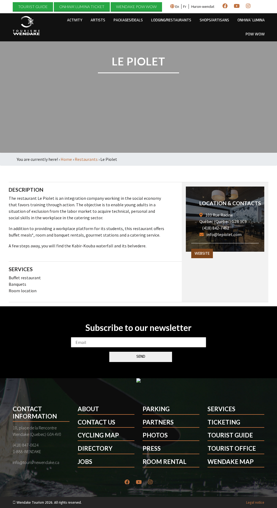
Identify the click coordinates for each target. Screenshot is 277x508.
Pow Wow (255, 34)
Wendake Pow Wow (136, 6)
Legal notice (255, 502)
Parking (156, 409)
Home (66, 159)
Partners (158, 422)
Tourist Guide (33, 6)
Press (152, 448)
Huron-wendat (202, 6)
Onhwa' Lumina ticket (81, 6)
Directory (95, 448)
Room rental (164, 461)
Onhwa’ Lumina (251, 20)
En (177, 6)
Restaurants (86, 159)
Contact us (96, 422)
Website (202, 253)
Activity (74, 20)
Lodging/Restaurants (171, 20)
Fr (184, 6)
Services (221, 409)
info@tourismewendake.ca (36, 462)
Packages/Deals (128, 20)
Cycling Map (98, 435)
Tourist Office (231, 448)
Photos (155, 435)
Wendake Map (230, 461)
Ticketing (223, 422)
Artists (98, 20)
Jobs (85, 461)
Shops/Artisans (214, 20)
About (88, 409)
